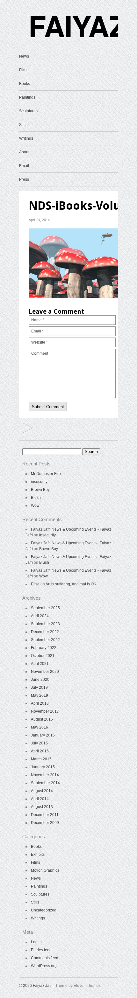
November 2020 (45, 671)
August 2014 (42, 791)
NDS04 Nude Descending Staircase (27, 428)
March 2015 (41, 759)
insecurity (39, 481)
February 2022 (43, 648)
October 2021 (42, 655)
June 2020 (40, 679)
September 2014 (45, 783)
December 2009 (45, 822)
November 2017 (45, 711)
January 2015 (43, 767)
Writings (26, 138)
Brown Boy (40, 489)
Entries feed (41, 950)
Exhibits (38, 854)
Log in (36, 942)
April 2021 (40, 663)
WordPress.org (44, 966)
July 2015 (39, 743)
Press (24, 179)
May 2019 (39, 695)
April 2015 (40, 751)
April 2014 (40, 799)
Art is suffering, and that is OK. (71, 584)
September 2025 (45, 608)
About (24, 152)
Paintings (27, 97)
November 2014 (45, 775)
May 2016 (39, 727)
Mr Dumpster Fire (46, 473)
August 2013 (42, 807)
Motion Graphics (45, 870)
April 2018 (40, 703)
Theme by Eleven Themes (78, 985)
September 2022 (45, 640)
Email (24, 166)
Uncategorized (43, 910)
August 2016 (42, 719)
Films (23, 70)
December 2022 (45, 632)
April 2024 (40, 616)
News (24, 56)
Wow (35, 505)
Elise (35, 584)
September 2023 (45, 624)
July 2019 (39, 687)
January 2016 (43, 735)
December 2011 (45, 815)
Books (24, 83)
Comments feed (44, 958)
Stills (23, 124)
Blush (36, 497)
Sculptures (28, 111)
